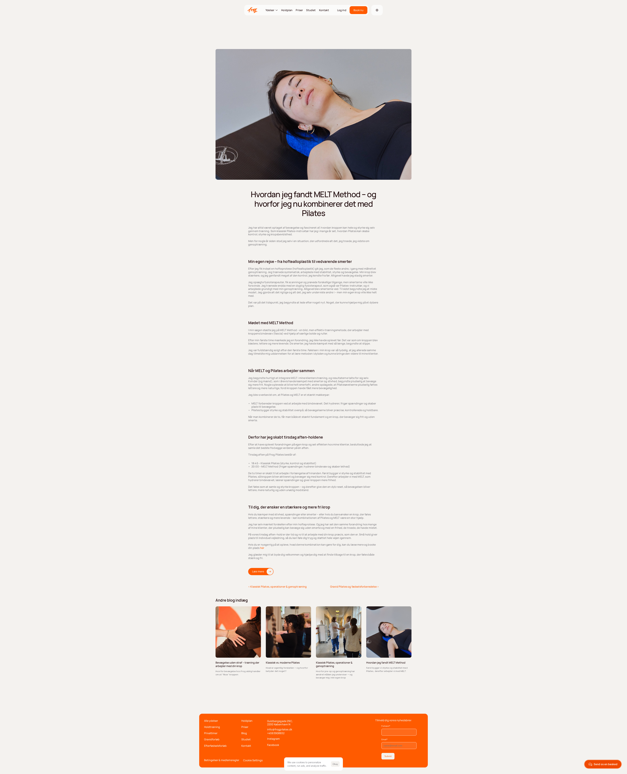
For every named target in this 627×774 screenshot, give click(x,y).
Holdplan (286, 10)
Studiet (311, 10)
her (262, 548)
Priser (299, 10)
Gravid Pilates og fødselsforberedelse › (354, 586)
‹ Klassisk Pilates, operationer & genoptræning (277, 586)
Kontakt (324, 10)
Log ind (341, 10)
